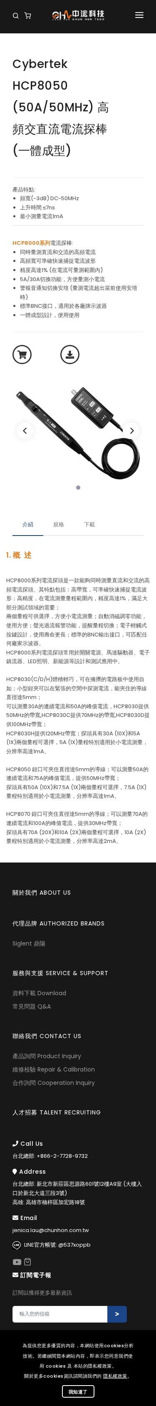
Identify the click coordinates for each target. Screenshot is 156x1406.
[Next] (131, 431)
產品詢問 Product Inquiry (46, 1056)
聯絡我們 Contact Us (47, 1036)
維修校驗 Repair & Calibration (53, 1069)
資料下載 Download (39, 993)
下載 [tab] (89, 524)
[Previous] (25, 431)
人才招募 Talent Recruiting (56, 1112)
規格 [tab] (58, 524)
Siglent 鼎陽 (28, 943)
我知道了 (78, 1391)
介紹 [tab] (27, 524)
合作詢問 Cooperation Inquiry (53, 1083)
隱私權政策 (115, 1376)
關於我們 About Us (41, 892)
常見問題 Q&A (31, 1006)
